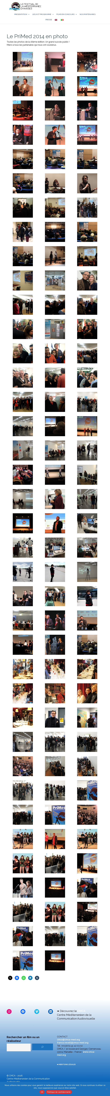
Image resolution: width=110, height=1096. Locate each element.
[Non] (106, 1089)
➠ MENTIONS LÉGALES (66, 1064)
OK (42, 1092)
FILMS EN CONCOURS (65, 14)
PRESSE (48, 20)
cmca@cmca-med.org (68, 1039)
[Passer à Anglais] (56, 19)
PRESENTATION (20, 14)
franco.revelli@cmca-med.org (72, 1042)
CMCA (81, 1011)
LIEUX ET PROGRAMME (41, 14)
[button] (23, 62)
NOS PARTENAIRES (88, 14)
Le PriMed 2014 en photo (37, 36)
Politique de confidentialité (59, 1092)
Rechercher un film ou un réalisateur (23, 1039)
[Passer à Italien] (63, 19)
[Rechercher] (42, 1047)
